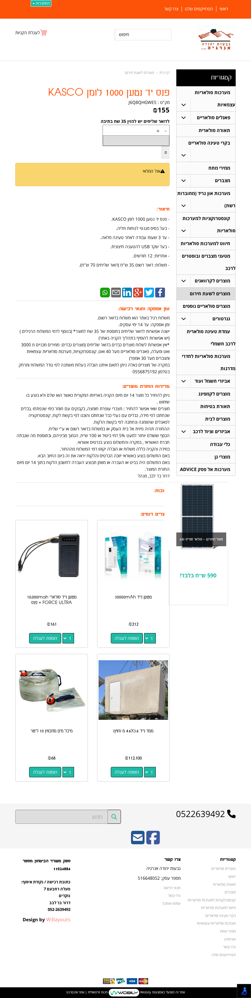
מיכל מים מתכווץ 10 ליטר (52, 731)
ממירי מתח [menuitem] (219, 168)
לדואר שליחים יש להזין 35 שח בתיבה (135, 121)
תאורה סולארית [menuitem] (214, 130)
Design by (46, 919)
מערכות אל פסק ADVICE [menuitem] (205, 469)
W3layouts (58, 919)
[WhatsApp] (105, 292)
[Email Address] (137, 842)
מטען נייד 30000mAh (133, 597)
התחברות (42, 3)
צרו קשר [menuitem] (171, 9)
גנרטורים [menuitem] (221, 318)
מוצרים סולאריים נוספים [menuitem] (206, 306)
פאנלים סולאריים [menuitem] (213, 117)
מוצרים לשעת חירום (139, 72)
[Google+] (138, 292)
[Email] (116, 292)
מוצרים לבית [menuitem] (217, 419)
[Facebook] (160, 292)
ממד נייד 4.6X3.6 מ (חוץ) (133, 731)
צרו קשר (172, 859)
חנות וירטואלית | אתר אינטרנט (87, 992)
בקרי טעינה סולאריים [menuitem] (209, 143)
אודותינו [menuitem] (230, 939)
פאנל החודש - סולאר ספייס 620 (201, 539)
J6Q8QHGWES (142, 102)
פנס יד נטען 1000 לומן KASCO (109, 93)
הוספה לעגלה (127, 638)
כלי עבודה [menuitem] (220, 444)
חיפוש (124, 34)
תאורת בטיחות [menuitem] (215, 406)
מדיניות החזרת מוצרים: (146, 386)
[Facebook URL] (153, 842)
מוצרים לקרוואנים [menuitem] (212, 281)
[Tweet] (149, 292)
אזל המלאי (151, 171)
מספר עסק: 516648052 (159, 878)
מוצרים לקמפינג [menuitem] (214, 394)
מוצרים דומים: (155, 514)
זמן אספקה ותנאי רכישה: (144, 309)
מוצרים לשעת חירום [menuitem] (210, 293)
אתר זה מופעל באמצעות (125, 992)
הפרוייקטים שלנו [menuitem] (199, 9)
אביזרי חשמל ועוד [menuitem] (212, 381)
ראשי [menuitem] (223, 9)
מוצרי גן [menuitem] (222, 457)
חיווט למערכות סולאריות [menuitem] (205, 243)
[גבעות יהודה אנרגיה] (217, 40)
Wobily (145, 992)
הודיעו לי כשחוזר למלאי (145, 178)
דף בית (164, 72)
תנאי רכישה (172, 887)
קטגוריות (221, 77)
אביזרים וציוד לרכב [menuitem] (211, 431)
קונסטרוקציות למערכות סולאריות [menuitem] (212, 899)
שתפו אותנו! (172, 903)
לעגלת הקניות (27, 32)
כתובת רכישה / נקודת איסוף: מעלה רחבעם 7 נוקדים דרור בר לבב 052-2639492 (45, 895)
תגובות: (162, 491)
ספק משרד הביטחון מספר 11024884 (46, 864)
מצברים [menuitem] (222, 180)
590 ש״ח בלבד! (198, 575)
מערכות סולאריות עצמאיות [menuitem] (216, 923)
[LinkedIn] (127, 292)
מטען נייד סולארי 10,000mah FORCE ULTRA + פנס (52, 600)
